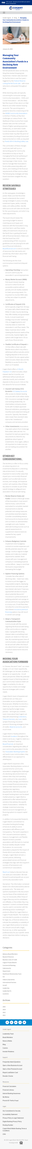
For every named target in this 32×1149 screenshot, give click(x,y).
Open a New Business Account (12, 1065)
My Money (6, 1097)
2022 (4, 1012)
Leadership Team (8, 1034)
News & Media (7, 1041)
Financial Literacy (8, 1090)
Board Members (8, 1037)
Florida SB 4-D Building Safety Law (17, 141)
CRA (4, 1134)
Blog (15, 18)
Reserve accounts (16, 727)
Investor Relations (8, 1051)
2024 (4, 1009)
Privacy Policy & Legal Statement (13, 1118)
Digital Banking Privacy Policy (12, 1121)
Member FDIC (20, 1140)
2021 (4, 1015)
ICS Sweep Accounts (20, 391)
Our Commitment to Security (11, 1111)
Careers (5, 1048)
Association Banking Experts (15, 752)
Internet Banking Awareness (11, 1093)
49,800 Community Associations (16, 113)
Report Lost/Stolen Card (10, 1072)
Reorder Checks (8, 1076)
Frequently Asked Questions (11, 1062)
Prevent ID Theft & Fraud (10, 1100)
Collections (22, 717)
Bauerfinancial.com (9, 248)
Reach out (6, 872)
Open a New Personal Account (12, 1069)
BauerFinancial (8, 744)
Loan (20, 719)
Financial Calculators (9, 1086)
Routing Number (8, 1125)
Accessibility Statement (10, 1114)
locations (14, 736)
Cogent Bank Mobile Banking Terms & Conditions (15, 1129)
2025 (4, 1007)
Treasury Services (9, 719)
